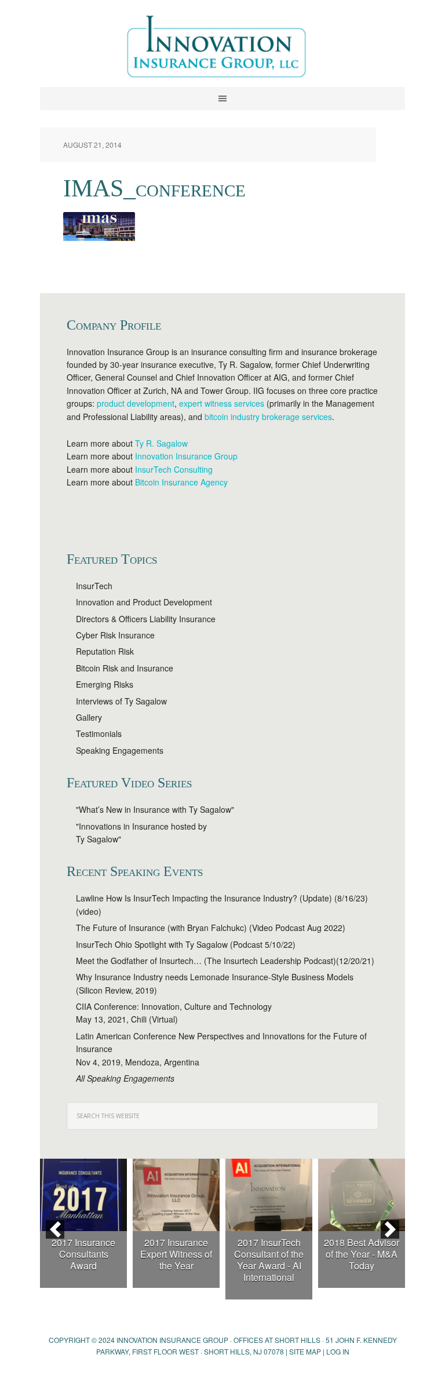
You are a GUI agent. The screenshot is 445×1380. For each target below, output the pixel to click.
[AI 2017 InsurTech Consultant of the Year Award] (268, 1195)
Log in (337, 1351)
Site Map (305, 1351)
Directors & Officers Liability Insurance (146, 619)
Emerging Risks (104, 684)
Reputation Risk (105, 651)
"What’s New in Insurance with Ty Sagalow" (155, 809)
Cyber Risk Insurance (115, 635)
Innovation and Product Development (144, 602)
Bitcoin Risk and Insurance (124, 668)
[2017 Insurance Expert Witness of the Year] (176, 1195)
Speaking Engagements (119, 750)
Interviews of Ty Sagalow (121, 701)
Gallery (89, 717)
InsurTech (94, 586)
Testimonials (99, 733)
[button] (55, 1229)
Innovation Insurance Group (222, 49)
